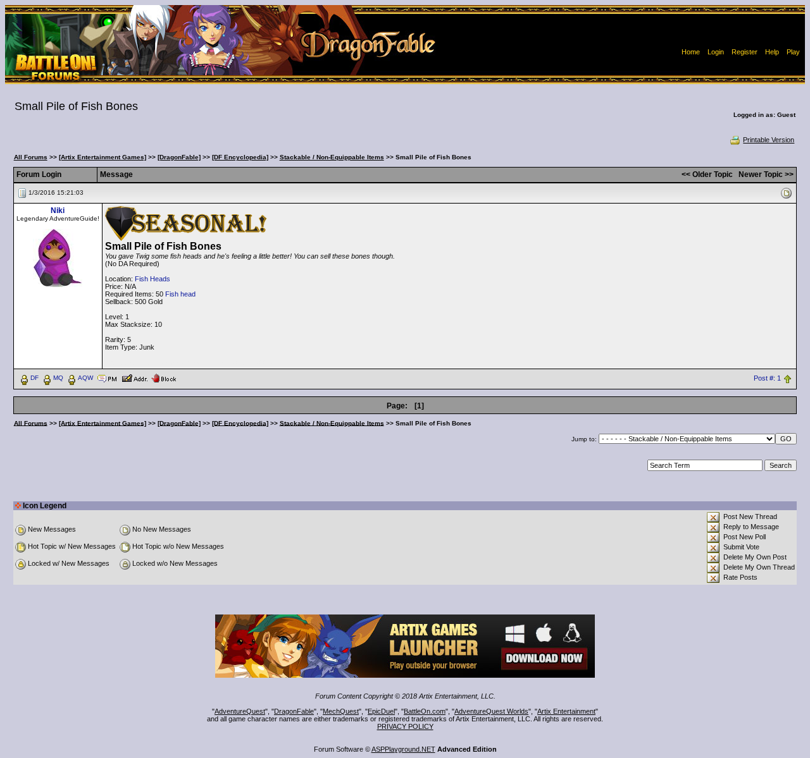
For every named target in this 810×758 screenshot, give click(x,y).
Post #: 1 (767, 378)
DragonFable (294, 711)
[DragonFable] (179, 157)
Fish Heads (152, 279)
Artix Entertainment (566, 711)
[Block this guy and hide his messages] (164, 377)
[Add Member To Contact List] (134, 377)
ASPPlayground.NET (403, 749)
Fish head (180, 294)
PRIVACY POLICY (405, 726)
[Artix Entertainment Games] (102, 157)
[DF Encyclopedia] (240, 157)
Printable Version (768, 140)
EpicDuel (381, 711)
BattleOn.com (425, 711)
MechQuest (341, 711)
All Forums (30, 157)
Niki (58, 210)
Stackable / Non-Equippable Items (332, 157)
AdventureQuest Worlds (491, 711)
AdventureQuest (240, 711)
